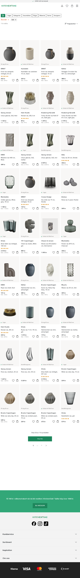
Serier (49, 15)
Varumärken (27, 15)
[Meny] (77, 5)
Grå (13, 20)
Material (42, 15)
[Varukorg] (72, 5)
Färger (35, 15)
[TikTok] (46, 523)
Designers (57, 15)
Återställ (4, 20)
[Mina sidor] (62, 5)
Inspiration (7, 550)
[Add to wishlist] (13, 80)
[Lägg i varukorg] (17, 80)
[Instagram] (40, 523)
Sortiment (7, 542)
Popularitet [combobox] (71, 24)
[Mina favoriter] (67, 5)
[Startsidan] (9, 6)
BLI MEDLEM (40, 506)
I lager (9, 15)
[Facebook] (34, 523)
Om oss (6, 558)
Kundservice (8, 534)
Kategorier (17, 15)
